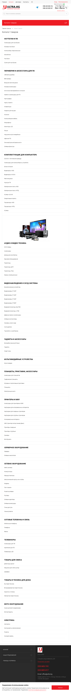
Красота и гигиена (9, 592)
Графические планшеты (11, 379)
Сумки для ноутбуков (10, 62)
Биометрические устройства (12, 287)
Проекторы (7, 263)
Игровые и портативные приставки (14, 383)
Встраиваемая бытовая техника (13, 588)
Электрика (9, 620)
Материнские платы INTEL (11, 190)
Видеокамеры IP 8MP (10, 303)
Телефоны (7, 527)
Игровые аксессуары (10, 86)
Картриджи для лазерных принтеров (14, 411)
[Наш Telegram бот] (37, 7)
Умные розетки (8, 511)
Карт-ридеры (8, 98)
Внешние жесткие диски (11, 82)
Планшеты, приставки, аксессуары (20, 371)
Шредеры (7, 571)
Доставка (18, 2)
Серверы (6, 451)
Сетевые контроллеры (10, 319)
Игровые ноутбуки (9, 46)
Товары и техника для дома (17, 580)
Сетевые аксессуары (10, 503)
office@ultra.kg (47, 674)
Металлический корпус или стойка (14, 479)
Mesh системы (8, 467)
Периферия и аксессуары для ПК (19, 71)
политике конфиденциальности (37, 690)
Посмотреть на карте (43, 661)
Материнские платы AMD (11, 186)
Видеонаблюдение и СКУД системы (21, 283)
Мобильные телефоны (10, 523)
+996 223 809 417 (48, 8)
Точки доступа (8, 507)
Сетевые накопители (10, 455)
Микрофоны (7, 122)
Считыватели (8, 327)
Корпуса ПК (7, 182)
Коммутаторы (8, 471)
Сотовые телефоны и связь (17, 520)
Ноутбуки (7, 58)
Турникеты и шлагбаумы (11, 331)
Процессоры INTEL (9, 206)
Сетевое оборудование (15, 464)
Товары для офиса (13, 560)
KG (67, 2)
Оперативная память (10, 198)
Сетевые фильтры (9, 146)
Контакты (26, 2)
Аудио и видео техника (15, 243)
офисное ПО (7, 138)
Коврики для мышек (10, 110)
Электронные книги (9, 391)
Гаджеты (6, 347)
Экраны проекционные (10, 275)
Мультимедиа (8, 363)
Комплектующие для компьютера (20, 155)
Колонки (6, 114)
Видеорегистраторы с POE (11, 311)
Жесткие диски (8, 178)
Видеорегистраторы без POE (12, 307)
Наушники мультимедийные (12, 134)
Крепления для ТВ (9, 547)
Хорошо (60, 687)
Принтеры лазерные (10, 427)
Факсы (6, 531)
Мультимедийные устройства (18, 359)
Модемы (6, 483)
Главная (4, 2)
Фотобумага (7, 439)
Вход (55, 2)
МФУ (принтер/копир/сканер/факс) (14, 423)
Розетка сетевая (9, 491)
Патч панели (7, 487)
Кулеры (6, 210)
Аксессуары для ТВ (9, 543)
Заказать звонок (61, 10)
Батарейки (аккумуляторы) (12, 343)
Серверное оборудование (16, 447)
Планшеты (7, 387)
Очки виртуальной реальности (12, 142)
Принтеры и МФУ (12, 399)
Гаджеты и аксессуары (15, 339)
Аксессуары (7, 251)
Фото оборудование (13, 604)
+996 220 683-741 (48, 6)
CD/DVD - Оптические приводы (12, 158)
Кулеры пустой (8, 194)
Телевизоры (10, 540)
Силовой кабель (8, 636)
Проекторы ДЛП (9, 267)
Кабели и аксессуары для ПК (12, 94)
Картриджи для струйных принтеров (14, 415)
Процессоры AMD (9, 202)
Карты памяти (8, 102)
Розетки (6, 632)
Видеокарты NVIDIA (9, 174)
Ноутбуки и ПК (11, 39)
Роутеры (6, 495)
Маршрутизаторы (9, 475)
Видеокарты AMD (9, 170)
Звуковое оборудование (11, 259)
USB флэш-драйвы (9, 74)
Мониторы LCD (8, 126)
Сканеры (6, 435)
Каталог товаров (10, 23)
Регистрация (62, 2)
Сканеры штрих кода (10, 323)
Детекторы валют (9, 563)
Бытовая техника (9, 584)
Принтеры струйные (10, 431)
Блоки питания (8, 166)
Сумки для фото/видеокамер (12, 608)
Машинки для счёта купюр (11, 567)
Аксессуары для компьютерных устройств (16, 162)
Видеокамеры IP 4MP (10, 295)
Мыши (6, 130)
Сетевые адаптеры (9, 499)
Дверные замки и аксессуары (12, 315)
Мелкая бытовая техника (11, 596)
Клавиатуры (7, 106)
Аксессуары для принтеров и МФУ (13, 403)
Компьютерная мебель (10, 118)
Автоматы (7, 624)
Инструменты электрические (12, 628)
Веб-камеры (7, 78)
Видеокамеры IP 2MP (10, 291)
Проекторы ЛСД (8, 271)
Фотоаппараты (8, 612)
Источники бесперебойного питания (14, 90)
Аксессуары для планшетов (12, 375)
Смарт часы (7, 351)
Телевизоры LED (8, 551)
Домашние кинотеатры (10, 255)
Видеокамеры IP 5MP (10, 299)
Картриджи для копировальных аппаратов (16, 407)
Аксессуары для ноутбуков (11, 42)
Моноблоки (7, 54)
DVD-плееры (7, 247)
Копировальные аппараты (11, 419)
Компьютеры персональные (12, 50)
